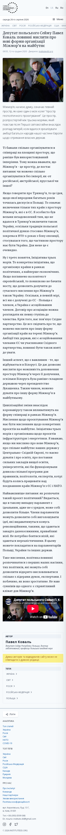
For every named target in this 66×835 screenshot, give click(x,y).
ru (56, 7)
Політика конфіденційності (16, 801)
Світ (14, 25)
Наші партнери (10, 795)
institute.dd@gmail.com (24, 818)
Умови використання (13, 798)
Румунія (6, 774)
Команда (7, 791)
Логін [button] (12, 714)
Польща (11, 698)
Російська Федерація (39, 25)
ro (61, 7)
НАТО (5, 739)
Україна (5, 25)
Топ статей (8, 726)
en (47, 7)
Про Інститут (9, 788)
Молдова (7, 777)
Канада (6, 770)
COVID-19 (7, 743)
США (56, 25)
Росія (22, 25)
